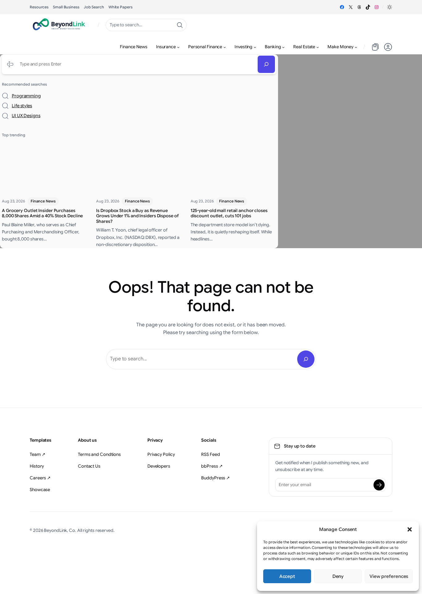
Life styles (22, 105)
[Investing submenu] (255, 47)
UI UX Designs (26, 115)
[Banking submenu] (283, 47)
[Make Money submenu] (356, 47)
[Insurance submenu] (178, 47)
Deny (338, 576)
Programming (26, 96)
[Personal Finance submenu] (224, 47)
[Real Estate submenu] (317, 47)
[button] (410, 529)
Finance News (43, 201)
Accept (287, 576)
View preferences (388, 576)
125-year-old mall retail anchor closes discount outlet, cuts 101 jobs (229, 213)
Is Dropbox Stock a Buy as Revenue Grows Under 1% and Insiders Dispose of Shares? (137, 216)
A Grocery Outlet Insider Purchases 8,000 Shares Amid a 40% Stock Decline (42, 213)
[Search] (266, 64)
